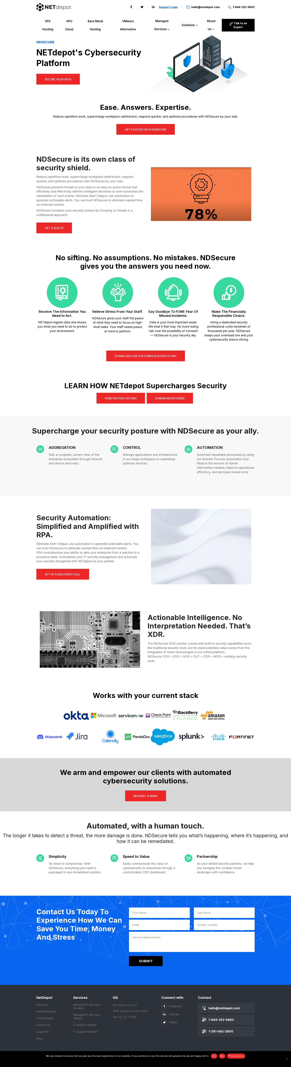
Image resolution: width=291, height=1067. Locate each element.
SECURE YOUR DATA (58, 79)
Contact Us (43, 1025)
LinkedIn (174, 1014)
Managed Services (161, 25)
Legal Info (42, 1031)
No (222, 1056)
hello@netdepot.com (224, 1008)
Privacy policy (236, 1056)
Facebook (175, 1006)
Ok (214, 1056)
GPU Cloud (69, 25)
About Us (211, 25)
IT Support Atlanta (84, 1025)
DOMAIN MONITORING (170, 398)
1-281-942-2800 (220, 1031)
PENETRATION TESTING (121, 398)
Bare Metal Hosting (95, 25)
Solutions (188, 25)
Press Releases (46, 1011)
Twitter (173, 1022)
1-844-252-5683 (221, 1020)
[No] (286, 1059)
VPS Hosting (47, 25)
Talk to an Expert (240, 25)
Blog (39, 1038)
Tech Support (45, 1018)
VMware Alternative (128, 25)
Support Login (168, 7)
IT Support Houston (85, 1031)
